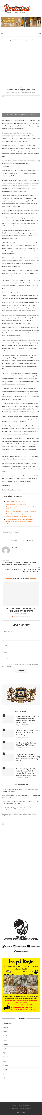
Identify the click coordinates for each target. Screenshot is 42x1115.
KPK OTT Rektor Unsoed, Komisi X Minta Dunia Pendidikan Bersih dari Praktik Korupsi (28, 733)
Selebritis (6, 1057)
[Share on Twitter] (28, 540)
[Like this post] (23, 540)
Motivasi (16, 532)
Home (3, 40)
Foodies (5, 1065)
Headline (5, 1036)
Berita (5, 1031)
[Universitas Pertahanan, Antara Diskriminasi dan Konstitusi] (21, 594)
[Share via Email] (32, 540)
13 (4, 1078)
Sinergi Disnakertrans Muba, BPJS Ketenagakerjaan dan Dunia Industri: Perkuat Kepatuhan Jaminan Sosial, (27, 719)
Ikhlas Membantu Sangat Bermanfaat (16, 504)
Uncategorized (7, 1023)
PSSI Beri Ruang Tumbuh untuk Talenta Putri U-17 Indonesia (26, 744)
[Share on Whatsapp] (30, 540)
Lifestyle (5, 1027)
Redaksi (14, 1105)
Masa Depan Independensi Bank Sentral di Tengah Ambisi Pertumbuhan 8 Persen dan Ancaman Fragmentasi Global (27, 772)
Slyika (15, 92)
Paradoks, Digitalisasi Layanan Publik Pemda (18, 516)
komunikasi (6, 532)
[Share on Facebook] (25, 540)
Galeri (5, 1040)
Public (5, 1069)
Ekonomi (5, 1044)
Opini (11, 40)
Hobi (4, 1061)
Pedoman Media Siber (24, 1105)
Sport (4, 1048)
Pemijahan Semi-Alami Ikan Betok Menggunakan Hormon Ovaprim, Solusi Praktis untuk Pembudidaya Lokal (20, 521)
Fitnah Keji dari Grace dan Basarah (15, 501)
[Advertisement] (21, 64)
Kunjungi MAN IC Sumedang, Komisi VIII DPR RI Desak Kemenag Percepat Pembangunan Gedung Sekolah (28, 758)
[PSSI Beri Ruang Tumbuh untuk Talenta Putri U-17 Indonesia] (8, 746)
